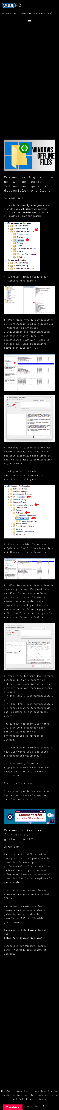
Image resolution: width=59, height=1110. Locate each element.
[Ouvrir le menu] (29, 21)
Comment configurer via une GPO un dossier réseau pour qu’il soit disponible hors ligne (28, 183)
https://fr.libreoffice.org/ (23, 937)
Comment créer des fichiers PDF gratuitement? (23, 834)
